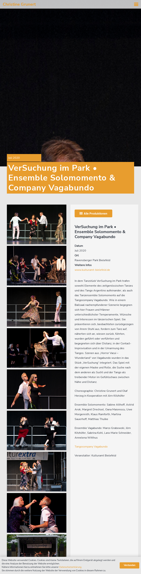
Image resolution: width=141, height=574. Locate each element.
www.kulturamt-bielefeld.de (92, 270)
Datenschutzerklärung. (70, 567)
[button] (136, 4)
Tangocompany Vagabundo (91, 447)
